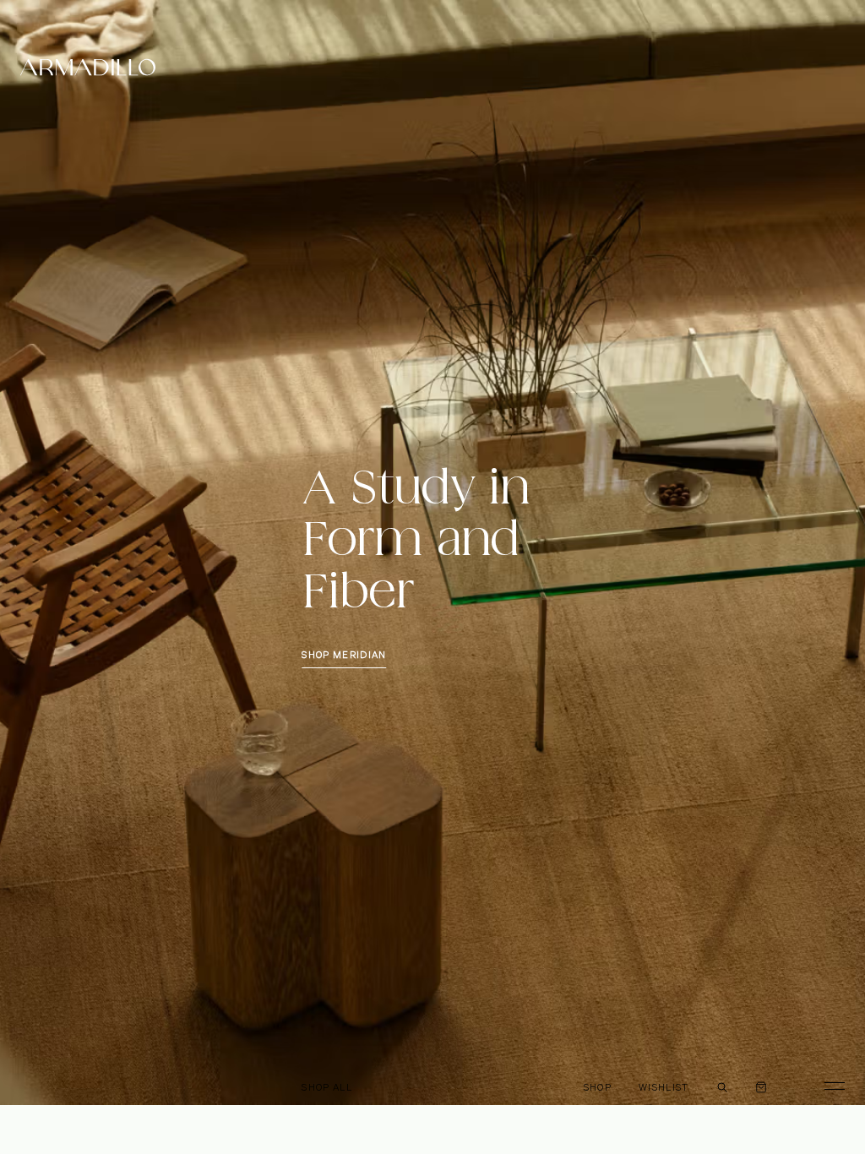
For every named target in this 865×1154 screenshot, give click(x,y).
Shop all (327, 1087)
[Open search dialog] (722, 1085)
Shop (598, 1087)
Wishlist (664, 1087)
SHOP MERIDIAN (344, 655)
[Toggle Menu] (827, 1085)
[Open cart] (761, 1085)
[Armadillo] (87, 70)
